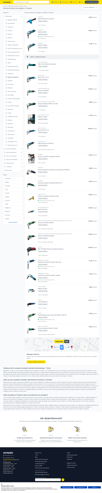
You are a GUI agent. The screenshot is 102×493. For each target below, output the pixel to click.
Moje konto (75, 2)
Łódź (6, 189)
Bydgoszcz (8, 208)
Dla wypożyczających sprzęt (42, 474)
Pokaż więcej (13, 222)
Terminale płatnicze (40, 463)
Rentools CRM (38, 465)
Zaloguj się (69, 459)
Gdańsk (7, 197)
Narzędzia (11, 6)
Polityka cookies (71, 467)
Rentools (5, 6)
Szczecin (7, 200)
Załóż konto (70, 457)
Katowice (7, 215)
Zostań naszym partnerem (41, 459)
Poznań (7, 193)
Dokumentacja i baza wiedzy (42, 468)
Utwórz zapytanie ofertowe (36, 362)
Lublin (6, 204)
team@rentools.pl (9, 457)
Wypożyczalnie (65, 2)
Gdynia (7, 218)
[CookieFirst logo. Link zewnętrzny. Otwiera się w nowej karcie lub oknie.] (1, 484)
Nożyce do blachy (18, 6)
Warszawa (8, 178)
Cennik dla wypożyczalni (41, 461)
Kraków (7, 182)
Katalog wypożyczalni (72, 455)
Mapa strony (38, 452)
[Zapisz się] (63, 479)
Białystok (7, 211)
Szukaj (68, 452)
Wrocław (7, 186)
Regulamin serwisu (71, 463)
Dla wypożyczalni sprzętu (41, 472)
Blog (36, 457)
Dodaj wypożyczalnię (92, 2)
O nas (36, 455)
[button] (62, 21)
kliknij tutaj (11, 459)
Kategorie (56, 2)
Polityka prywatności (72, 465)
